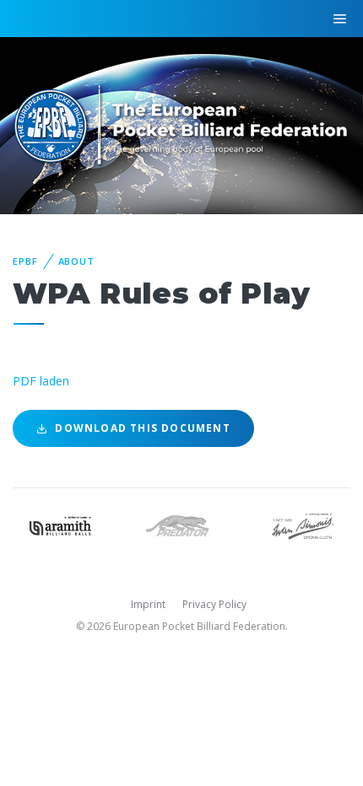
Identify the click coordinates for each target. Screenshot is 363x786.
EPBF (25, 261)
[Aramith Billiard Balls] (60, 524)
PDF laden (41, 381)
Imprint (148, 604)
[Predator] (181, 524)
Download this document (140, 428)
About (76, 261)
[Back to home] (181, 124)
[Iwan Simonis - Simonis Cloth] (302, 524)
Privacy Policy (214, 604)
